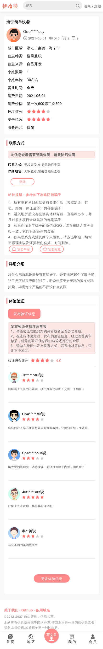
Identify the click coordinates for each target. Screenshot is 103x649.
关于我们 (11, 610)
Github (27, 610)
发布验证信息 (24, 313)
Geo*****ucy (33, 31)
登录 (87, 6)
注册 (97, 6)
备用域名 (43, 610)
